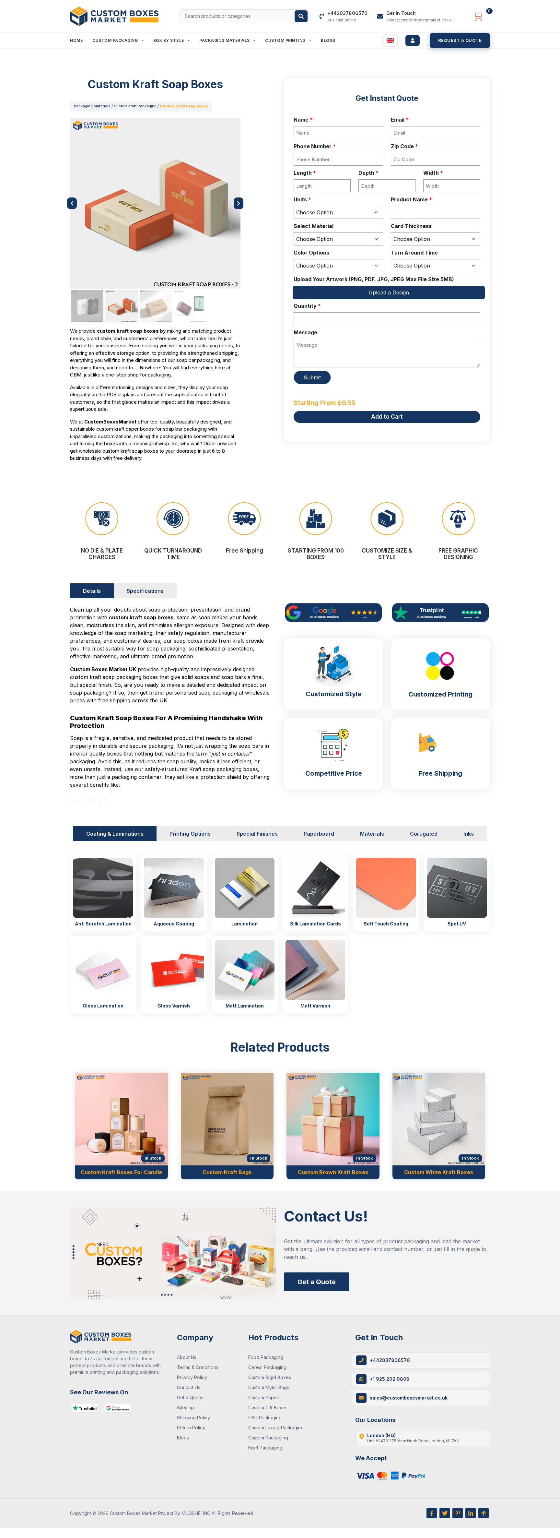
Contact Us (188, 1387)
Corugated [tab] (424, 833)
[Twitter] (444, 1513)
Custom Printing (286, 40)
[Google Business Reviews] (117, 1408)
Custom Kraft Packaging (135, 106)
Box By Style (169, 40)
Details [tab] (92, 591)
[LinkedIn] (470, 1513)
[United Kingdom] (390, 40)
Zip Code (404, 146)
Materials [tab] (372, 833)
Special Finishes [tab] (257, 833)
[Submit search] (301, 16)
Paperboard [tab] (319, 833)
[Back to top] (483, 1513)
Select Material (313, 226)
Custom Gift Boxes (267, 1407)
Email (400, 119)
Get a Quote (317, 1282)
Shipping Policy (193, 1417)
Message (305, 332)
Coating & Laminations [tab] (115, 833)
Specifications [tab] (145, 591)
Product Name (411, 199)
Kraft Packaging (265, 1447)
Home (76, 40)
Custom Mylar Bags (268, 1387)
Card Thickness (411, 226)
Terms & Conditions (197, 1367)
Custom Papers (264, 1397)
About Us (186, 1357)
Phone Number (315, 146)
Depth (368, 173)
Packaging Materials (225, 40)
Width (433, 173)
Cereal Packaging (267, 1367)
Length (305, 173)
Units (302, 199)
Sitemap (185, 1407)
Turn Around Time (414, 252)
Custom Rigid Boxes (269, 1377)
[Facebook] (431, 1513)
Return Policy (191, 1427)
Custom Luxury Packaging (276, 1427)
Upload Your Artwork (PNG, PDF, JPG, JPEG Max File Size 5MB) (374, 279)
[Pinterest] (457, 1513)
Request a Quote (460, 40)
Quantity (307, 306)
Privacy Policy (192, 1377)
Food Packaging (265, 1357)
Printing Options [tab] (190, 833)
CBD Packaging (265, 1417)
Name (303, 119)
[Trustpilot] (84, 1408)
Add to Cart (387, 416)
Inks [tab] (468, 833)
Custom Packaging (115, 40)
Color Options (311, 252)
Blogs (328, 40)
